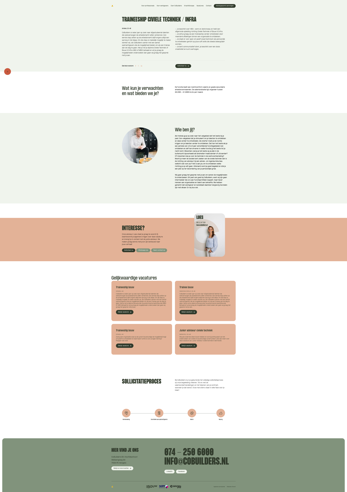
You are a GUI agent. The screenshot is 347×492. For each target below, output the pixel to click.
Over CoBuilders (176, 6)
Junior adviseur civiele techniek (196, 330)
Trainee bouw (186, 287)
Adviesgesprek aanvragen (225, 6)
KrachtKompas (189, 6)
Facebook (181, 471)
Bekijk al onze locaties (121, 468)
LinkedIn (169, 471)
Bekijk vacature (123, 312)
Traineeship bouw (125, 287)
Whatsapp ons (143, 250)
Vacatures (200, 6)
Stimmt (234, 486)
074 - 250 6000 (189, 452)
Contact (208, 6)
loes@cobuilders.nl (202, 225)
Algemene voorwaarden (219, 486)
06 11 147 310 (200, 223)
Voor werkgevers (162, 6)
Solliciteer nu (181, 66)
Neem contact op (159, 250)
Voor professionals (147, 6)
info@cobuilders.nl (196, 462)
